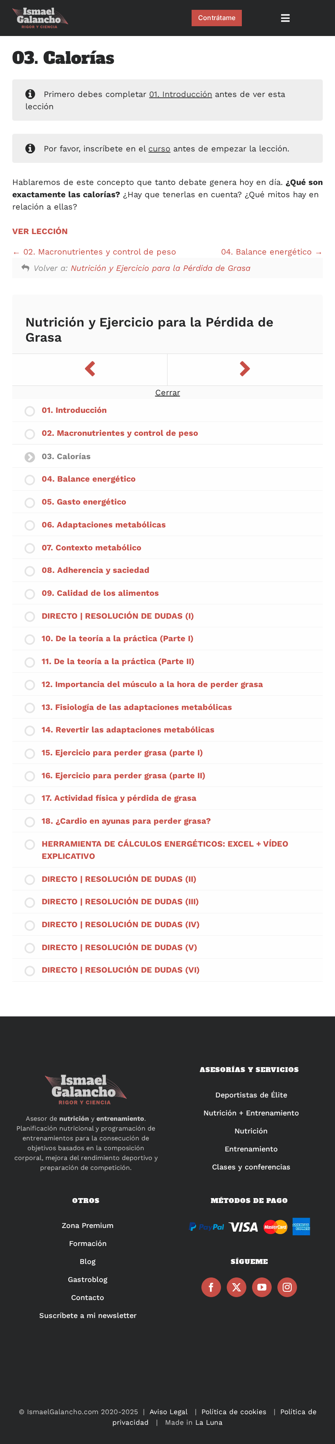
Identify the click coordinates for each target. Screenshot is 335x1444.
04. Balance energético (268, 252)
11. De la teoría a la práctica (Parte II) (118, 661)
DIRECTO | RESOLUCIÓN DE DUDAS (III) (120, 901)
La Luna (209, 1422)
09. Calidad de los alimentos (100, 593)
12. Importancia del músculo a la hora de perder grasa (152, 684)
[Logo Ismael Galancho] (40, 11)
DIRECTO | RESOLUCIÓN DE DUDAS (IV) (121, 924)
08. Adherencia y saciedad (96, 570)
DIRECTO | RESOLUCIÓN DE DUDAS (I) (118, 616)
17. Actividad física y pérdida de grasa (119, 798)
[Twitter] (236, 1287)
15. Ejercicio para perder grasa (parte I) (122, 752)
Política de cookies (233, 1412)
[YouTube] (262, 1287)
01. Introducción (180, 94)
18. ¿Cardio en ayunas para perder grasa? (126, 821)
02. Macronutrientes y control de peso (98, 252)
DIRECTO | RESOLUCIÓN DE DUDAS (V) (119, 947)
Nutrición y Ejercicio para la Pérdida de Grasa (160, 268)
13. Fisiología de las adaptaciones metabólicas (137, 707)
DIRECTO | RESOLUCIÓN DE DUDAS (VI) (121, 970)
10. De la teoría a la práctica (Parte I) (118, 638)
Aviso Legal (169, 1412)
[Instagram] (287, 1287)
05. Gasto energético (84, 502)
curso (159, 148)
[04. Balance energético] (245, 369)
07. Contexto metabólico (91, 547)
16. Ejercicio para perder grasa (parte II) (123, 775)
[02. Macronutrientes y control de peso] (90, 369)
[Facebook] (211, 1287)
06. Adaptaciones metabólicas (104, 524)
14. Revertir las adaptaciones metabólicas (128, 729)
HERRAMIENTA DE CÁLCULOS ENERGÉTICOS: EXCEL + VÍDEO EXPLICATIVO (165, 850)
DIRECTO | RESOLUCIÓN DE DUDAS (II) (119, 879)
